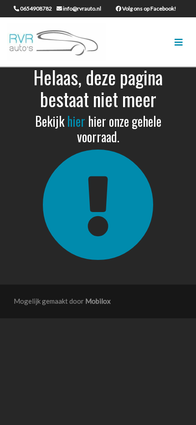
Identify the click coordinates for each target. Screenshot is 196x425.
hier (76, 121)
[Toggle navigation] (179, 42)
